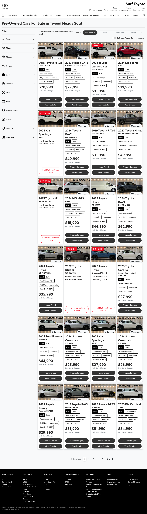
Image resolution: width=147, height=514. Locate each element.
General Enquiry (134, 482)
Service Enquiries (113, 482)
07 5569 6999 (126, 10)
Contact (136, 15)
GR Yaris (68, 479)
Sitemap (43, 507)
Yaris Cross (27, 494)
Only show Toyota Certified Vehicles (130, 38)
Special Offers (46, 15)
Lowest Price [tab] (134, 32)
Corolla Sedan (7, 487)
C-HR (25, 489)
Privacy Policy (51, 507)
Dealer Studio (14, 509)
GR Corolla (69, 484)
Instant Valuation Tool (94, 489)
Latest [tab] (105, 32)
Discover (126, 15)
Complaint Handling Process (76, 507)
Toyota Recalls (112, 484)
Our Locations (97, 10)
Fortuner (26, 491)
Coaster (47, 489)
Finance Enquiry (50, 99)
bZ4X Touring (28, 484)
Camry (4, 484)
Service (58, 15)
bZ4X (25, 482)
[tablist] (112, 32)
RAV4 (25, 479)
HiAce (46, 487)
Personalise (114, 15)
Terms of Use (61, 507)
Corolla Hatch (7, 482)
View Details (50, 104)
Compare (57, 58)
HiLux (46, 479)
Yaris (3, 479)
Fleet (105, 15)
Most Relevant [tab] (90, 32)
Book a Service (112, 479)
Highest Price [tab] (119, 32)
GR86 (67, 482)
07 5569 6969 (140, 10)
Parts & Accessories (72, 15)
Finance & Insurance (91, 15)
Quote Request (91, 491)
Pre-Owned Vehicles (30, 15)
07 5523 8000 (112, 10)
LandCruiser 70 (49, 482)
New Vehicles (13, 15)
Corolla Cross (28, 496)
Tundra (46, 484)
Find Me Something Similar (50, 171)
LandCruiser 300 (29, 501)
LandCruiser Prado (30, 487)
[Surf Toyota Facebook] (129, 486)
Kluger (25, 499)
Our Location (133, 479)
